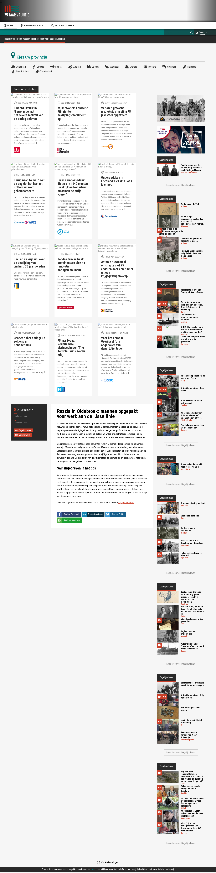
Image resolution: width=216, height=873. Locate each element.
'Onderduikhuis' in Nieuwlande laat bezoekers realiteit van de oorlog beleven (28, 113)
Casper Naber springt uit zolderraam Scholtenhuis (29, 341)
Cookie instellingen (109, 862)
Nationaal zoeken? (203, 33)
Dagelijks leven (25, 430)
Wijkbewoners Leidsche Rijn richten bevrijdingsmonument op (72, 113)
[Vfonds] (181, 140)
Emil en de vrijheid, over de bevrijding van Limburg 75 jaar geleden (29, 263)
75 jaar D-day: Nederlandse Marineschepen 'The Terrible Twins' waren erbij (71, 348)
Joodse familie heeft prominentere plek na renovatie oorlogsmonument (71, 265)
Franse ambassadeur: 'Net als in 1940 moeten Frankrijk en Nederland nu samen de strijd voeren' (72, 187)
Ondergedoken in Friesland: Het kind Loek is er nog (116, 181)
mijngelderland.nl (126, 502)
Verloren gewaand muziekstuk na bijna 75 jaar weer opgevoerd (116, 111)
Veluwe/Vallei (24, 435)
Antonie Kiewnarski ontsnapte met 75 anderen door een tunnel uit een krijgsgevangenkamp (117, 269)
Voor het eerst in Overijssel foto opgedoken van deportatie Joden (112, 343)
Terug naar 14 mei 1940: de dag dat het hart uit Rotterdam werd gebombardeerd (29, 185)
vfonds (94, 869)
